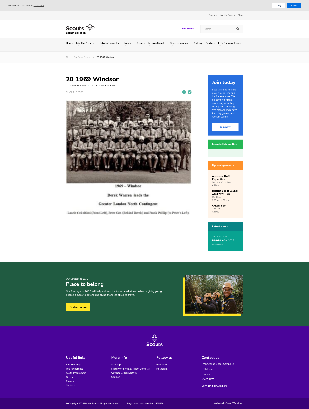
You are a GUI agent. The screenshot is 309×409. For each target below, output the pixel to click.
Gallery (198, 43)
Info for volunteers (229, 43)
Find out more (78, 307)
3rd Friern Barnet (82, 57)
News (127, 43)
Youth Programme (76, 373)
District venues (179, 43)
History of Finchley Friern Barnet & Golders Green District (130, 371)
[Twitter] (190, 92)
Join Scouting (73, 364)
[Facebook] (184, 92)
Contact (210, 43)
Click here (221, 386)
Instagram (162, 369)
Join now (225, 127)
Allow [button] (294, 5)
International (156, 43)
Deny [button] (278, 5)
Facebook (161, 364)
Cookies (213, 15)
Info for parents (109, 43)
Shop (240, 15)
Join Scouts (188, 28)
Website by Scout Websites (228, 403)
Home (69, 43)
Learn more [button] (39, 5)
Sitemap (116, 364)
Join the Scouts (227, 15)
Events (141, 43)
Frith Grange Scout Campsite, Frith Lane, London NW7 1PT (217, 372)
